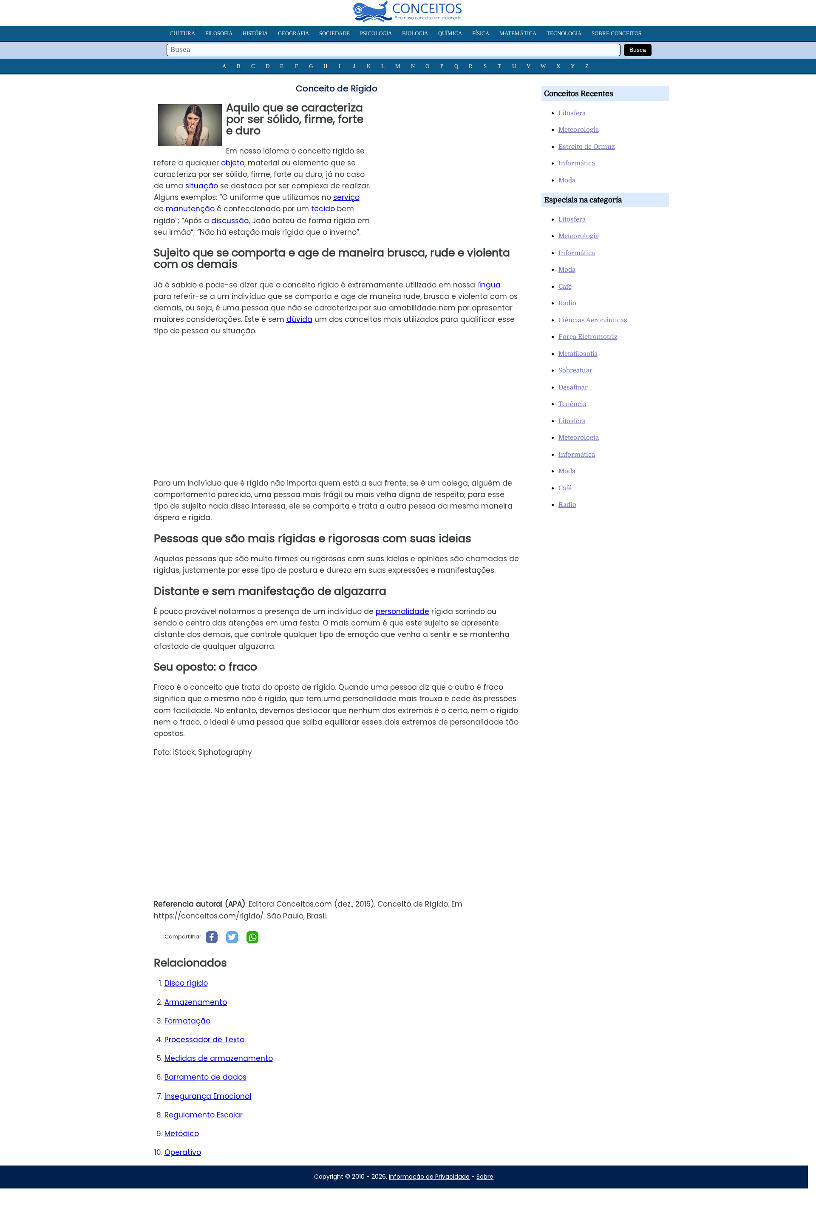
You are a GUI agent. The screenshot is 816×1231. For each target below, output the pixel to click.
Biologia (415, 33)
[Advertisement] (454, 161)
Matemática (517, 33)
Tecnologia (564, 33)
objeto (232, 163)
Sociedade (334, 33)
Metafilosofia (578, 354)
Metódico (181, 1134)
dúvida (299, 319)
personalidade (402, 611)
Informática (576, 163)
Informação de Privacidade (429, 1176)
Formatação (187, 1021)
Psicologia (376, 33)
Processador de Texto (204, 1040)
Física (480, 33)
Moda (566, 180)
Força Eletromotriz (588, 337)
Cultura (182, 33)
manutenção (190, 209)
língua (489, 285)
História (255, 33)
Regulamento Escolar (203, 1115)
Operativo (182, 1152)
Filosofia (218, 33)
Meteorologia (578, 130)
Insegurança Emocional (208, 1096)
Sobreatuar (575, 370)
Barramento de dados (205, 1077)
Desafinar (573, 387)
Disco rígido (186, 983)
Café (565, 286)
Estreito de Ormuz (586, 147)
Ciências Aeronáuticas (592, 320)
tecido (323, 209)
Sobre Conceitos (616, 33)
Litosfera (572, 113)
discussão (230, 221)
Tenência (572, 404)
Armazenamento (195, 1002)
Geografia (293, 33)
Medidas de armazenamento (218, 1058)
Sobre (484, 1176)
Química (450, 33)
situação (201, 186)
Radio (567, 303)
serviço (346, 197)
